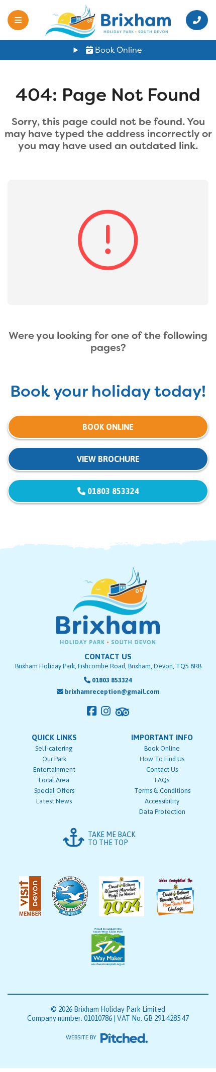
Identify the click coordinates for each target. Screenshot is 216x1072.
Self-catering (54, 748)
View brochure (108, 458)
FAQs (162, 780)
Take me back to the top (111, 838)
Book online (108, 426)
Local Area (54, 780)
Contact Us (162, 769)
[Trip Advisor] (122, 712)
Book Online (117, 50)
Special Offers (54, 790)
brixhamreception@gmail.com (112, 691)
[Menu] (23, 20)
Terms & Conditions (162, 790)
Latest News (54, 801)
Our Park (54, 759)
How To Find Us (162, 759)
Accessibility (162, 801)
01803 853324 (112, 491)
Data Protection (162, 811)
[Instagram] (106, 711)
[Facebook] (91, 711)
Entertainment (54, 769)
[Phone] (193, 20)
